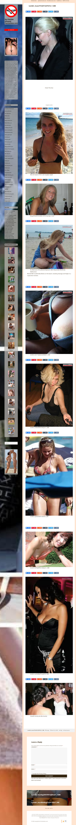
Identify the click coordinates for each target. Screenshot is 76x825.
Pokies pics (7, 167)
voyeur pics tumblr (9, 228)
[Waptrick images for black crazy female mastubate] (11, 421)
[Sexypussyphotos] (11, 383)
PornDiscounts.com (51, 0)
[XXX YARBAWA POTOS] (11, 269)
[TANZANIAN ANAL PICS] (11, 411)
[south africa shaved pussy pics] (11, 317)
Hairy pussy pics (8, 141)
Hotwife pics (7, 144)
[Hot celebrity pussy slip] (11, 393)
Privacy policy (53, 817)
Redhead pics (8, 179)
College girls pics (8, 127)
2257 (47, 817)
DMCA (49, 817)
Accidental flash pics (9, 108)
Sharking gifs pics (9, 182)
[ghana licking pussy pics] (11, 288)
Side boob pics (8, 186)
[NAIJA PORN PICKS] (11, 279)
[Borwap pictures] (11, 251)
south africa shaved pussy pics (11, 322)
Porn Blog (7, 170)
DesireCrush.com (42, 0)
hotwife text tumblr (9, 219)
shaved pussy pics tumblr (10, 215)
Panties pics (7, 163)
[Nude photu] (11, 298)
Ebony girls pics (8, 134)
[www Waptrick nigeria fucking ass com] (11, 260)
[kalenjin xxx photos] (11, 345)
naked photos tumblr (9, 225)
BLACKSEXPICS (11, 330)
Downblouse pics (9, 132)
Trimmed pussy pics (9, 194)
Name (33, 765)
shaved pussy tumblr (9, 233)
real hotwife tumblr (9, 216)
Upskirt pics (7, 198)
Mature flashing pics (9, 149)
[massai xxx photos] (11, 355)
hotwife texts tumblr (9, 224)
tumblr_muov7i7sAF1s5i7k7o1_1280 (36, 730)
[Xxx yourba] (11, 307)
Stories (6, 189)
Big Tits (51, 808)
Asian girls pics (8, 111)
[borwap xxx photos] (11, 374)
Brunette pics (8, 125)
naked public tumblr (9, 236)
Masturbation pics (9, 146)
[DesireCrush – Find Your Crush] (11, 46)
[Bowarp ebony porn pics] (11, 402)
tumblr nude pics (8, 212)
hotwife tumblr (8, 232)
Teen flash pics (8, 191)
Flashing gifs (7, 139)
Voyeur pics (7, 201)
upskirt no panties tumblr (10, 218)
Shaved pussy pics (9, 184)
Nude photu (11, 302)
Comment (34, 747)
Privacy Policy (42, 773)
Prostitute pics (8, 172)
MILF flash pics (8, 151)
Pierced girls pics (8, 165)
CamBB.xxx (59, 0)
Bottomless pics (8, 123)
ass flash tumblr (8, 226)
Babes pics (7, 115)
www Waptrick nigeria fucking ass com (11, 265)
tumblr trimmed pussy (10, 211)
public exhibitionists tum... (11, 222)
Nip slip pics (7, 153)
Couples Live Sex (49, 105)
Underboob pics (8, 196)
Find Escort (7, 137)
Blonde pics (7, 118)
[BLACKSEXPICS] (11, 326)
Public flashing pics (9, 175)
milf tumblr (7, 214)
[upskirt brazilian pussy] (11, 364)
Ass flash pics (8, 113)
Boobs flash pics (8, 120)
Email (33, 769)
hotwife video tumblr (9, 238)
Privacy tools (57, 817)
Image (47, 730)
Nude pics (7, 160)
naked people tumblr (9, 221)
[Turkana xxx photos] (11, 430)
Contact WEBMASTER (42, 817)
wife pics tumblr (8, 231)
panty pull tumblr (9, 229)
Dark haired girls (8, 130)
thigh (61, 730)
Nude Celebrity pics (9, 158)
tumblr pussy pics (9, 235)
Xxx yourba (11, 311)
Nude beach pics (8, 156)
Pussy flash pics (8, 177)
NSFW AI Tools (66, 0)
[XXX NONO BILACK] (11, 336)
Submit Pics (11, 29)
